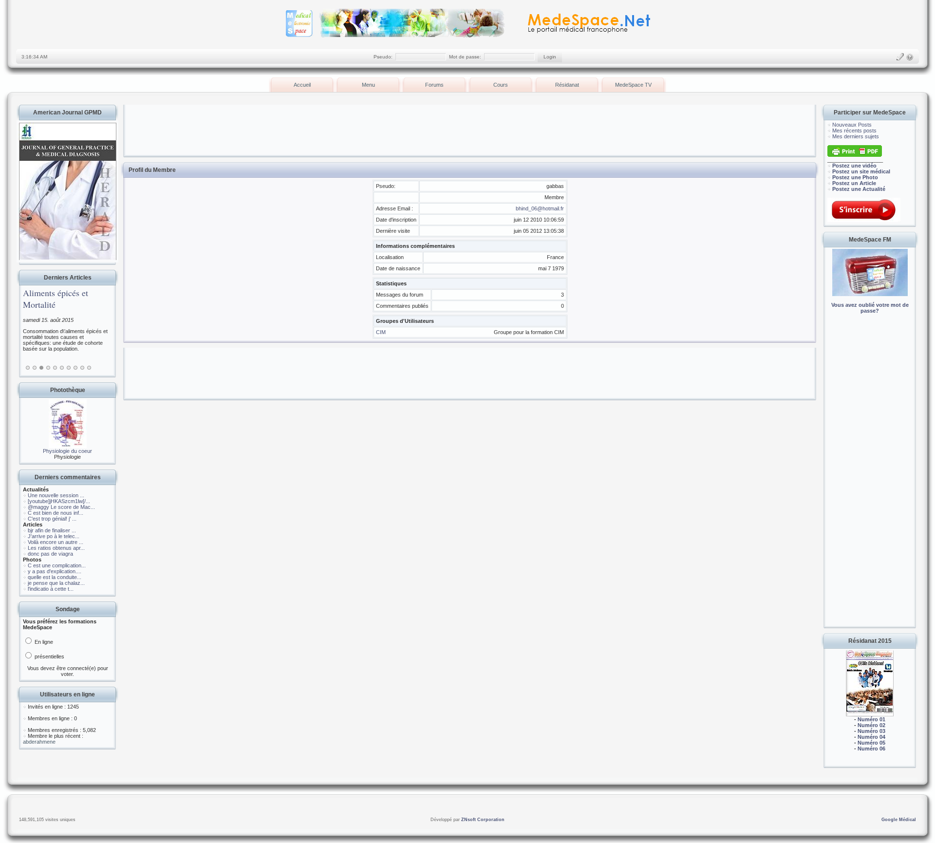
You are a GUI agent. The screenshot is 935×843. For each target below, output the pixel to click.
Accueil (302, 85)
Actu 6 (62, 368)
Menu (368, 85)
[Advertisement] (870, 477)
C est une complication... (57, 565)
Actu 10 (89, 368)
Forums (434, 85)
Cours (500, 85)
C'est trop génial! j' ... (52, 519)
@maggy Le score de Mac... (61, 507)
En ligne (43, 642)
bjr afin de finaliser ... (52, 530)
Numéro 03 (871, 731)
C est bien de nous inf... (55, 513)
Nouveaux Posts (852, 125)
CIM (381, 332)
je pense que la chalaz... (56, 583)
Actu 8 (75, 368)
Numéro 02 (871, 725)
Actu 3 (41, 368)
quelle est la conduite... (54, 577)
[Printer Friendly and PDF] (854, 155)
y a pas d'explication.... (54, 571)
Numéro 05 (871, 743)
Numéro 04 (871, 737)
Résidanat (567, 85)
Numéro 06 (871, 748)
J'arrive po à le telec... (53, 536)
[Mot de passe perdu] (910, 57)
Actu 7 (69, 368)
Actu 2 (35, 368)
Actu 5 (55, 368)
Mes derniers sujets (855, 136)
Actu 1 (28, 368)
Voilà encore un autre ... (55, 542)
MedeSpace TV (633, 85)
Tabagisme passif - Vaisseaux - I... (79, 298)
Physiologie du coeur (67, 451)
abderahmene (39, 742)
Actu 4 (48, 368)
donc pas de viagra (50, 554)
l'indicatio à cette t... (51, 589)
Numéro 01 (871, 719)
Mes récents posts (854, 130)
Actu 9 (82, 368)
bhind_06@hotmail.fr (540, 208)
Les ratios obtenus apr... (56, 548)
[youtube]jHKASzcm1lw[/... (59, 501)
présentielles (48, 656)
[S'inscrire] (900, 57)
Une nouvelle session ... (56, 495)
